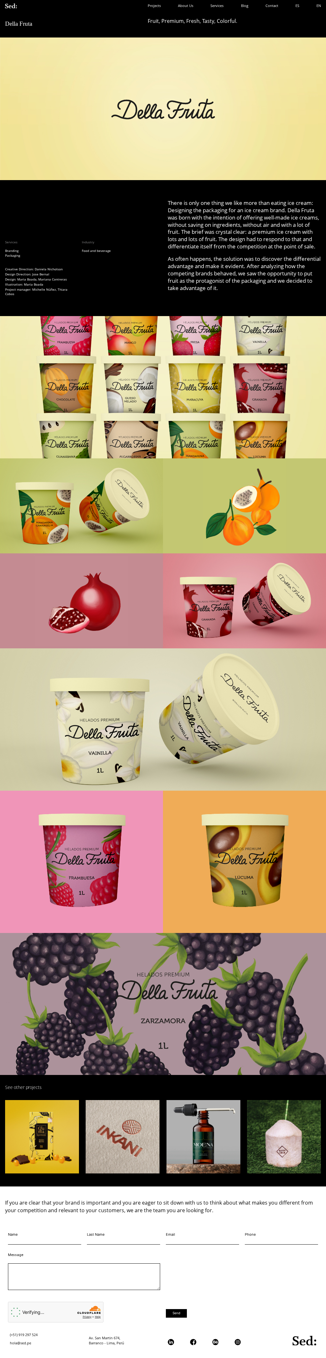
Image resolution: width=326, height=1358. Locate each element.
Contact (272, 5)
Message (15, 1255)
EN (318, 5)
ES (297, 5)
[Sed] (11, 5)
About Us (185, 5)
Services (216, 5)
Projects (154, 5)
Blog (244, 5)
